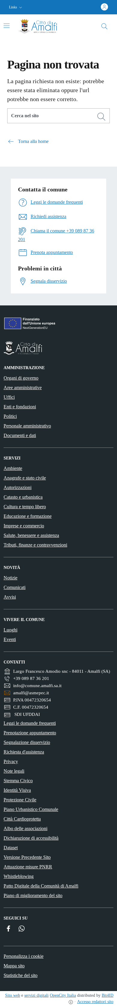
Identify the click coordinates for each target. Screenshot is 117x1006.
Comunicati (15, 587)
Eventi (10, 639)
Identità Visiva (17, 790)
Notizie (10, 577)
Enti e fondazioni (20, 406)
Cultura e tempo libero (25, 506)
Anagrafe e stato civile (25, 477)
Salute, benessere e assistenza (31, 535)
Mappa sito (14, 965)
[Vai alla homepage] (43, 26)
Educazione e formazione (28, 516)
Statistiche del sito (21, 975)
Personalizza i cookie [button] (24, 956)
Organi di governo (21, 378)
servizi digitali (36, 995)
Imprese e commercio (24, 525)
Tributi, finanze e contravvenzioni (35, 544)
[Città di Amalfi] (58, 348)
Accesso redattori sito (95, 1001)
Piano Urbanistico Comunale (31, 809)
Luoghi (10, 629)
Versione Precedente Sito (27, 857)
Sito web (12, 995)
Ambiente (13, 468)
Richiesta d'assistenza (24, 751)
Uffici (9, 397)
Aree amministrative (23, 387)
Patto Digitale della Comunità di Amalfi (41, 885)
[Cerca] (101, 116)
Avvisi (10, 596)
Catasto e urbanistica (23, 497)
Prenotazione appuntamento (30, 732)
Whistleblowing (19, 876)
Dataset (11, 847)
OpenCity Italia (63, 995)
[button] (16, 7)
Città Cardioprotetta (22, 818)
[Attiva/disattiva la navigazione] (6, 25)
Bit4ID (107, 995)
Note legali (14, 771)
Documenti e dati (20, 435)
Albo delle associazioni (25, 828)
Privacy (11, 761)
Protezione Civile (20, 799)
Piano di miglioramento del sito (33, 895)
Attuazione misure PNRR (28, 866)
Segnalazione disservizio (27, 742)
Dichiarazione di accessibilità (31, 838)
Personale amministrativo (27, 425)
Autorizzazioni (18, 487)
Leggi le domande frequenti (30, 723)
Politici (10, 416)
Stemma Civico (18, 780)
